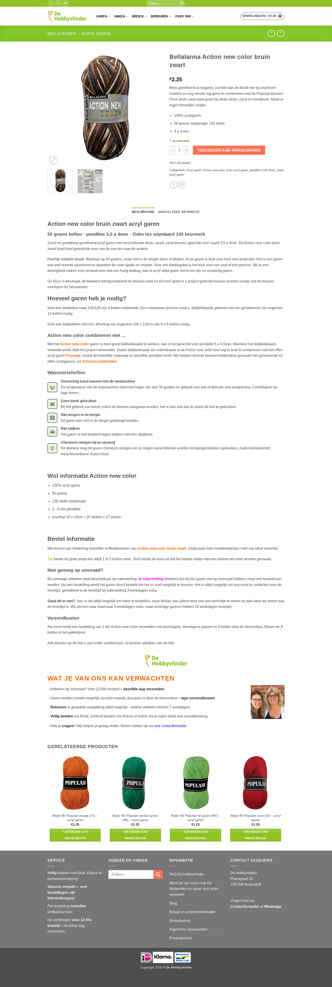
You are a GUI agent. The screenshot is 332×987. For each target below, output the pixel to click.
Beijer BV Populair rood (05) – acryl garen (255, 818)
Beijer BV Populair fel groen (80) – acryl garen (195, 818)
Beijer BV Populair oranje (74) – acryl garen (75, 818)
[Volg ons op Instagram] (58, 3)
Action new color (213, 170)
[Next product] (271, 33)
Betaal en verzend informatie (192, 912)
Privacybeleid (180, 938)
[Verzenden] (181, 3)
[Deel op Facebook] (173, 185)
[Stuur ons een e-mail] (65, 3)
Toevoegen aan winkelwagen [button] (75, 835)
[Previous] (55, 108)
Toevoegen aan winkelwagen (229, 150)
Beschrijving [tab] (143, 212)
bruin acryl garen (237, 170)
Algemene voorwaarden (188, 929)
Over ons (183, 16)
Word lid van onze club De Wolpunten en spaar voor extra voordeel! (193, 888)
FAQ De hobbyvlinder (186, 874)
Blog (173, 903)
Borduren (159, 16)
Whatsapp (272, 906)
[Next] (155, 108)
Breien (137, 16)
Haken (119, 16)
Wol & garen (61, 33)
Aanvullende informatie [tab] (179, 212)
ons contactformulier (170, 726)
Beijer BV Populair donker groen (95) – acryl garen (135, 818)
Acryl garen (96, 33)
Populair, (74, 355)
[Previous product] (280, 33)
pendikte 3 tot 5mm (262, 170)
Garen (101, 16)
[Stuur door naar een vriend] (181, 185)
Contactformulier (244, 906)
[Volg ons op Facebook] (51, 3)
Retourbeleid (179, 921)
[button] (262, 16)
